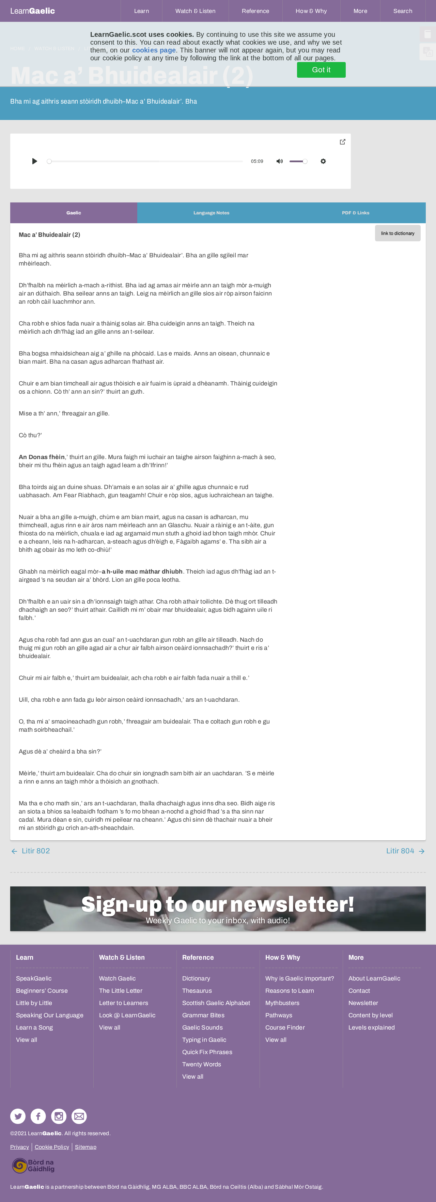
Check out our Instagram (58, 1116)
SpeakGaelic (34, 978)
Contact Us (79, 1116)
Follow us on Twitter (18, 1116)
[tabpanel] (218, 531)
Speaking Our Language (49, 1015)
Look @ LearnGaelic (127, 1015)
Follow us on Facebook (38, 1116)
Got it (321, 70)
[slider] (145, 161)
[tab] (73, 212)
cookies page (154, 50)
